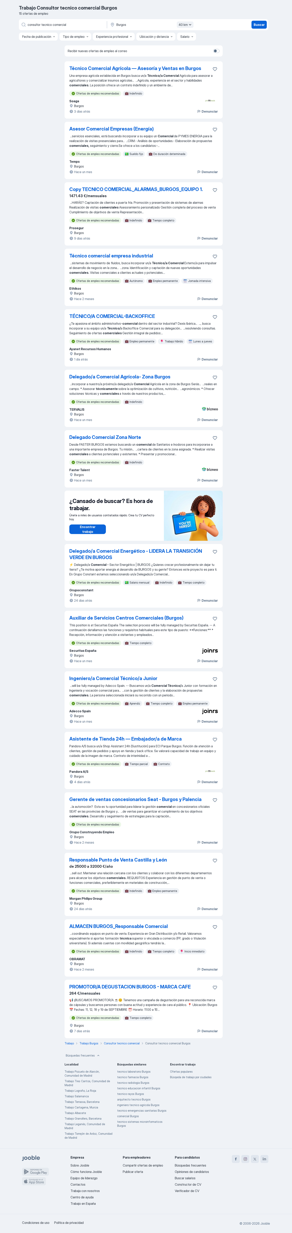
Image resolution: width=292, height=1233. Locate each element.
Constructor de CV (188, 1184)
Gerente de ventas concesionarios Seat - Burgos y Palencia (135, 799)
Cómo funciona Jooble (86, 1172)
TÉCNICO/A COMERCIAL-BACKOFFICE (112, 316)
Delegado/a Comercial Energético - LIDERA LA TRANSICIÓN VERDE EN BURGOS (135, 554)
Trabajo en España (83, 1204)
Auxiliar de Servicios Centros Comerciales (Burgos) (126, 618)
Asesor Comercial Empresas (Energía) (111, 129)
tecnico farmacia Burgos (132, 1077)
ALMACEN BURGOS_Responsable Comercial (118, 926)
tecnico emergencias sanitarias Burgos (141, 1110)
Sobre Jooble (80, 1165)
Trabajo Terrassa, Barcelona (82, 1101)
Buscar (259, 25)
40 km (183, 25)
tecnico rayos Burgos (130, 1094)
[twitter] (255, 1159)
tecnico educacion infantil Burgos (138, 1088)
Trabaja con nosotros (85, 1191)
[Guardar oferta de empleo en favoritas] (215, 69)
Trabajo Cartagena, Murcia (81, 1107)
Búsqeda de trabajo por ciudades (191, 1077)
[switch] (216, 51)
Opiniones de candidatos (192, 1172)
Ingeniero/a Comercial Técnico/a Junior (113, 678)
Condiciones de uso (35, 1223)
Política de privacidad (69, 1223)
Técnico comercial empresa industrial (111, 256)
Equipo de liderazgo (84, 1178)
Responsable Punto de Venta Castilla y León (118, 860)
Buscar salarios (185, 1178)
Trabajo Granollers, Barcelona (83, 1118)
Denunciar (210, 111)
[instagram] (245, 1159)
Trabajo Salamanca (77, 1096)
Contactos (78, 1184)
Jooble (265, 1223)
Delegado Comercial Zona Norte (105, 437)
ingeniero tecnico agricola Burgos (138, 1105)
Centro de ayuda (82, 1197)
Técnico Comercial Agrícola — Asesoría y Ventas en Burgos (135, 68)
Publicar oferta (133, 1172)
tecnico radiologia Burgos (133, 1082)
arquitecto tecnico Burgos (134, 1099)
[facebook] (236, 1159)
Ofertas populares (181, 1071)
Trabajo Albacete (75, 1113)
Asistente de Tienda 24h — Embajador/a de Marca (125, 739)
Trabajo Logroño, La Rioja (80, 1090)
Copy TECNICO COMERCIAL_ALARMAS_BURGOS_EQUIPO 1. (136, 189)
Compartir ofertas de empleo (143, 1165)
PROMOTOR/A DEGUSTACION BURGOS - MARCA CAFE (130, 987)
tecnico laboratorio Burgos (134, 1071)
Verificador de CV (187, 1191)
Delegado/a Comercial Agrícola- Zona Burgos (119, 377)
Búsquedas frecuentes (80, 1055)
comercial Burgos (128, 1116)
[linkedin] (264, 1159)
